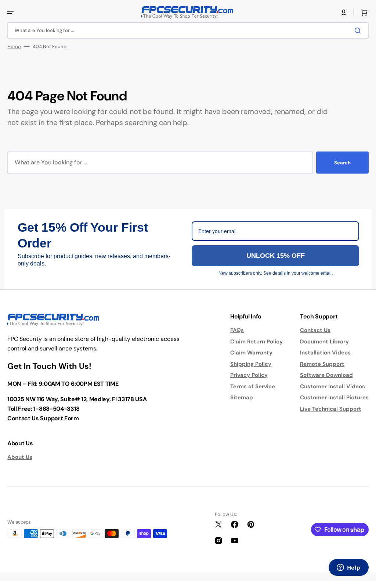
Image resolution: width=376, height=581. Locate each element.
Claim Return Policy (256, 341)
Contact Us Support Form (43, 418)
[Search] (359, 30)
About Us (19, 457)
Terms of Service (252, 386)
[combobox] (188, 30)
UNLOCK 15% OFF (275, 255)
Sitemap (241, 397)
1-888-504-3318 (56, 409)
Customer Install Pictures (334, 397)
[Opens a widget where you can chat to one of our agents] (348, 568)
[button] (10, 12)
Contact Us (315, 330)
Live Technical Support (330, 409)
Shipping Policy (250, 364)
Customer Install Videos (332, 386)
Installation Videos (325, 352)
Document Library (324, 341)
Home (14, 46)
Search (342, 163)
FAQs (237, 330)
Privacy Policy (249, 375)
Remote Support (322, 364)
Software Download (326, 375)
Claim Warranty (251, 352)
